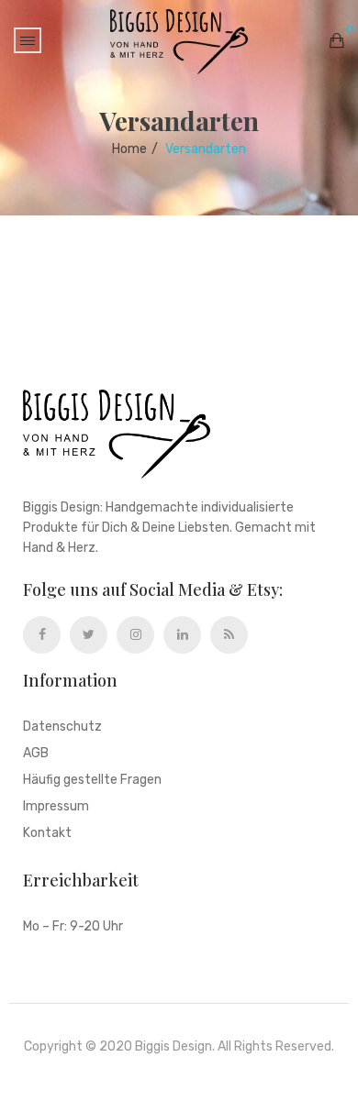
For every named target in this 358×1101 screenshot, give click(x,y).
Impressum (56, 807)
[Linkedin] (182, 635)
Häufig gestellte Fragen (92, 780)
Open (27, 40)
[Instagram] (135, 635)
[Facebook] (42, 635)
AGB (36, 754)
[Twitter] (88, 635)
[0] (337, 40)
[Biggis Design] (179, 42)
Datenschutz (62, 727)
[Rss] (229, 635)
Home (129, 149)
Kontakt (47, 833)
